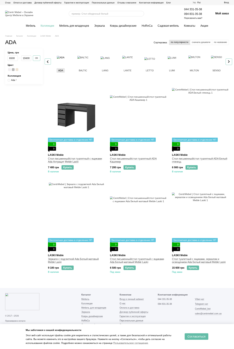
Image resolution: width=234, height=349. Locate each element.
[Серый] (13, 69)
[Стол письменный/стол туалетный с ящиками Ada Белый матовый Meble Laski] (138, 217)
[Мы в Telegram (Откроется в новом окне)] (179, 2)
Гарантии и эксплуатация (76, 3)
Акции (204, 25)
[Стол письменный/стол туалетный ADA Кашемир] (138, 116)
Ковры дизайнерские (123, 25)
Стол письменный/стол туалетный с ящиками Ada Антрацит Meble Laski (75, 160)
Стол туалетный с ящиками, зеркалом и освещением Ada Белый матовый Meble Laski (199, 261)
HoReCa (147, 25)
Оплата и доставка (22, 3)
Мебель (30, 25)
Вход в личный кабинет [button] (132, 299)
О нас (8, 3)
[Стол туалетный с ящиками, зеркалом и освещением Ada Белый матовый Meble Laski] (200, 217)
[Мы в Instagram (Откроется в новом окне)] (175, 2)
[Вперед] (229, 61)
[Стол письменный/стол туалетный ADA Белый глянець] (200, 116)
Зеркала (99, 25)
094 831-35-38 (193, 13)
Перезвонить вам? (193, 18)
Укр (194, 3)
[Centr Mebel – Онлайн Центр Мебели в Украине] (22, 301)
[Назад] (48, 61)
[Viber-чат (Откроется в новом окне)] (183, 2)
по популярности (179, 42)
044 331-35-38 (193, 9)
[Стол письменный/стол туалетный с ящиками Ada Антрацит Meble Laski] (76, 116)
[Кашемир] (17, 69)
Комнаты (189, 25)
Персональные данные (103, 3)
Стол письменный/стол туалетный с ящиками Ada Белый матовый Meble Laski (137, 261)
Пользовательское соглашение (130, 343)
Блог (168, 3)
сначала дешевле (201, 42)
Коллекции (47, 25)
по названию (220, 42)
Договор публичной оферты (47, 3)
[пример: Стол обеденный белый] (140, 13)
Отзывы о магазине (126, 3)
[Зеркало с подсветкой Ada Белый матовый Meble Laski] (76, 217)
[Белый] (9, 69)
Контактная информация (151, 3)
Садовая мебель (168, 25)
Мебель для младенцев (74, 25)
